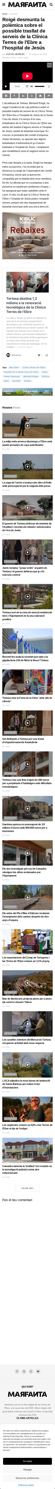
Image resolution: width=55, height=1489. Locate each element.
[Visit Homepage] (27, 4)
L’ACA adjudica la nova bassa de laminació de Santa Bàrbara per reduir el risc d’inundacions (26, 1084)
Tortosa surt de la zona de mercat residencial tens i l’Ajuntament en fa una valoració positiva (27, 616)
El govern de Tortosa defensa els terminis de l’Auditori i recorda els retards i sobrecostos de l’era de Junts (27, 527)
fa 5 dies (6, 880)
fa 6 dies (6, 1047)
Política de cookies (26, 1485)
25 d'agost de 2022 (38, 54)
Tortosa (27, 381)
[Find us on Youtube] (38, 1371)
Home (4, 14)
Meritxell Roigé (31, 376)
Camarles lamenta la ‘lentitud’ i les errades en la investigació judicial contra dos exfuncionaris (27, 1169)
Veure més (27, 1188)
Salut (6, 381)
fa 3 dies (6, 623)
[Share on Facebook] (6, 95)
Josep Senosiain (12, 376)
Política (45, 376)
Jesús (45, 372)
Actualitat (13, 14)
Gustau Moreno (15, 54)
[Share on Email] (40, 95)
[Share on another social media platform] (49, 95)
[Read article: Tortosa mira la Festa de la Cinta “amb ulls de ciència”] (27, 682)
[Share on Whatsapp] (32, 95)
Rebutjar (27, 1469)
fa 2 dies (6, 449)
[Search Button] (51, 4)
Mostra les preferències (27, 1478)
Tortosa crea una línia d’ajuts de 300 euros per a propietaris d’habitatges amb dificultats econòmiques (26, 783)
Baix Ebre (14, 367)
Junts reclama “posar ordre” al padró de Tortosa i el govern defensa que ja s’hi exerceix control (24, 571)
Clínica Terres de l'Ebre (33, 367)
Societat (16, 381)
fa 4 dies (6, 746)
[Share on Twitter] (15, 95)
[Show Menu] (3, 4)
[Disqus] (27, 1242)
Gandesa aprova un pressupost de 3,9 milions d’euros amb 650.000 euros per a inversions (24, 828)
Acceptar (27, 1461)
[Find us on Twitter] (24, 1371)
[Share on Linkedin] (23, 95)
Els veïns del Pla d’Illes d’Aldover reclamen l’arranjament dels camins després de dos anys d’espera (26, 916)
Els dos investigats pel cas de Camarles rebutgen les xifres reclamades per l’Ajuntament (24, 872)
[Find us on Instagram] (31, 1371)
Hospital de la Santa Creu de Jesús (21, 372)
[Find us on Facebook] (17, 1371)
